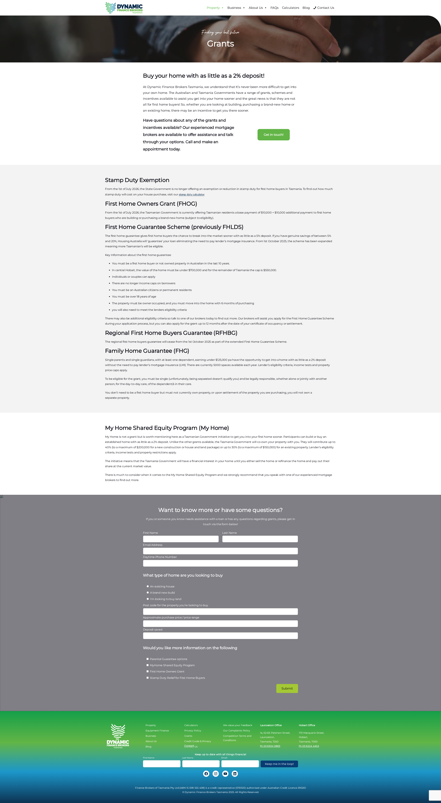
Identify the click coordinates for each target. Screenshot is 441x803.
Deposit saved (190, 654)
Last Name (187, 757)
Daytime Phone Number (160, 557)
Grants (188, 735)
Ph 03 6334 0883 (270, 745)
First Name (148, 757)
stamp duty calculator (192, 194)
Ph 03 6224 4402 (309, 745)
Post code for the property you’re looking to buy (190, 642)
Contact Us (325, 8)
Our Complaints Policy (236, 730)
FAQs (274, 8)
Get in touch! (274, 135)
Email (224, 757)
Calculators (290, 8)
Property (213, 8)
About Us (256, 8)
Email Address (152, 545)
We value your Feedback (237, 725)
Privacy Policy (192, 730)
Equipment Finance (157, 730)
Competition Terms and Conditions (237, 736)
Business (234, 8)
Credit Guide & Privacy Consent (197, 741)
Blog (306, 8)
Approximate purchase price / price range (190, 648)
